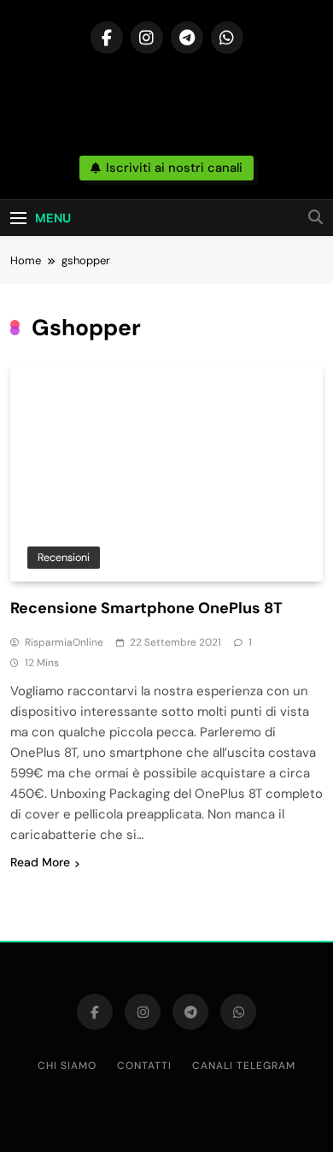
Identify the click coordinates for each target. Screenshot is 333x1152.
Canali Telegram (243, 1065)
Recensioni (64, 557)
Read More (40, 862)
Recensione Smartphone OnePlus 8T (146, 608)
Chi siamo (67, 1065)
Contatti (144, 1065)
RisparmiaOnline (64, 642)
